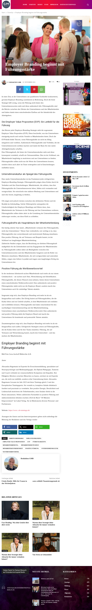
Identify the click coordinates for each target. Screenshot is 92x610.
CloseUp (10, 12)
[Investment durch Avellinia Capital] (67, 189)
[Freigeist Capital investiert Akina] (67, 198)
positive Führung (32, 448)
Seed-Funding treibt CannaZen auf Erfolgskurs (80, 205)
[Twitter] (27, 89)
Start (3, 12)
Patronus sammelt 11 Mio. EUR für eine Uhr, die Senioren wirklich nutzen (50, 602)
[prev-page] (64, 224)
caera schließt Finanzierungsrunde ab (46, 481)
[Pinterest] (34, 89)
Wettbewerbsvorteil (11, 452)
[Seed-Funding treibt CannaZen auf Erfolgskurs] (67, 207)
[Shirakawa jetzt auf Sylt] (35, 581)
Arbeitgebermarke (16, 438)
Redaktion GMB (15, 82)
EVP (28, 441)
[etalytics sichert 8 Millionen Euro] (67, 216)
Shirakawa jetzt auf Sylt (47, 578)
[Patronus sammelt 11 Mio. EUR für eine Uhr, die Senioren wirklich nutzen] (35, 603)
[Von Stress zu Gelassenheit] (46, 542)
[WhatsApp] (41, 89)
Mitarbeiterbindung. (10, 445)
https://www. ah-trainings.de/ (19, 410)
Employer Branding (33, 438)
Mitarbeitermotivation (30, 445)
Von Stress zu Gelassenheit (42, 555)
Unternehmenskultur (49, 448)
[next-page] (68, 224)
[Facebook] (19, 89)
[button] (87, 4)
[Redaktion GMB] (4, 82)
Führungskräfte (39, 441)
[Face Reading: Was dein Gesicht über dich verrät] (15, 510)
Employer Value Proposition (14, 441)
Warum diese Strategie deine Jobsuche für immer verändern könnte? (43, 525)
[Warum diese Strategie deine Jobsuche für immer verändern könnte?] (46, 510)
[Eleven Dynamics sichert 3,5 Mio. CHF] (67, 179)
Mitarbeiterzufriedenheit (13, 448)
